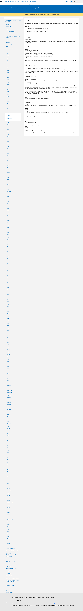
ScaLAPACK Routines (9, 556)
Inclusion (47, 597)
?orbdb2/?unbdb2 (9, 387)
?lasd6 (8, 311)
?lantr (7, 199)
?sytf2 (8, 426)
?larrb (7, 268)
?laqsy (8, 234)
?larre (7, 273)
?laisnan (8, 98)
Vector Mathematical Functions (10, 561)
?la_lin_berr (8, 512)
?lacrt (7, 53)
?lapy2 (8, 208)
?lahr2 (8, 158)
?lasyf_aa (8, 349)
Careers (34, 597)
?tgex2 (8, 433)
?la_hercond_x (9, 507)
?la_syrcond (8, 534)
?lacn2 (8, 101)
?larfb (7, 246)
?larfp (7, 445)
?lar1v (8, 239)
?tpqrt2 (8, 467)
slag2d (8, 442)
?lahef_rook (8, 356)
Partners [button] (29, 1)
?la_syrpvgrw (9, 541)
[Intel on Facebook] (11, 601)
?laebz (8, 110)
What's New (7, 24)
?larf (7, 244)
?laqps (8, 218)
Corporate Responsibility (40, 597)
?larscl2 (8, 529)
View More (40, 11)
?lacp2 (8, 483)
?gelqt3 (8, 77)
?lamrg (8, 170)
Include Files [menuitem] (9, 115)
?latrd (7, 375)
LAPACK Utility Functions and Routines (12, 550)
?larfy (7, 254)
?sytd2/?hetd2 (9, 424)
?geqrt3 (8, 86)
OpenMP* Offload (8, 29)
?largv (8, 258)
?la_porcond (8, 514)
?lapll (7, 203)
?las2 (7, 297)
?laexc (8, 143)
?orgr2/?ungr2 (9, 400)
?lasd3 (8, 306)
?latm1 (8, 359)
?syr (7, 65)
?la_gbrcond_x (9, 490)
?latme (8, 368)
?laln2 (8, 163)
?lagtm (8, 150)
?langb (8, 177)
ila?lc (7, 447)
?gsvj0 (8, 450)
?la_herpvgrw (9, 510)
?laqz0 (8, 237)
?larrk (7, 278)
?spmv (8, 58)
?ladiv (7, 106)
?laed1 (8, 122)
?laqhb (8, 215)
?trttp (7, 476)
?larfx (7, 253)
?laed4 (8, 127)
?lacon (8, 103)
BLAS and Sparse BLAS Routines (10, 31)
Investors (30, 597)
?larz (7, 292)
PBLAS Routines (8, 566)
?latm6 (8, 366)
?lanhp (8, 189)
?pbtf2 (8, 411)
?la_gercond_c (9, 498)
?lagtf (7, 148)
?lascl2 (8, 531)
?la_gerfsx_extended (10, 502)
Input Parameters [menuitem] (9, 118)
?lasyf (8, 347)
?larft (7, 251)
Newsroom (26, 597)
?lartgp (8, 285)
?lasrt (7, 337)
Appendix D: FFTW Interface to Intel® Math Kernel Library (13, 583)
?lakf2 (8, 162)
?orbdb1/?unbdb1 (9, 385)
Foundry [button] (34, 1)
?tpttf (7, 471)
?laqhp (8, 524)
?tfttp (7, 462)
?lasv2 (8, 340)
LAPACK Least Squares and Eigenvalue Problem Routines (13, 46)
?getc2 (8, 91)
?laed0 (8, 111)
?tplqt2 (8, 466)
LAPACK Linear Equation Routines (11, 44)
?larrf (7, 275)
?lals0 (7, 165)
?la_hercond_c (9, 505)
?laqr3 (8, 225)
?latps (8, 373)
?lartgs (8, 287)
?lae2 (7, 108)
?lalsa (7, 167)
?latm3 (8, 363)
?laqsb (8, 230)
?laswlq (8, 342)
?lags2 (8, 146)
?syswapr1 (8, 421)
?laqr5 (8, 229)
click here (47, 14)
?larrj (7, 277)
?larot (7, 265)
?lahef (8, 352)
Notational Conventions (9, 26)
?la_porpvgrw (9, 521)
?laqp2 (8, 217)
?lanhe (8, 194)
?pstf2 (8, 478)
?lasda (8, 318)
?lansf (8, 459)
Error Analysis (8, 42)
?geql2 (8, 79)
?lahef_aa (8, 354)
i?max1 (8, 67)
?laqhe (8, 522)
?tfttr (7, 464)
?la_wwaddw (8, 543)
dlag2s (8, 440)
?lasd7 (8, 313)
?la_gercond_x (9, 500)
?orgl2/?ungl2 (9, 399)
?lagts (8, 151)
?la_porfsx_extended (10, 519)
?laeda (8, 138)
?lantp (8, 198)
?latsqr (8, 380)
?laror (7, 263)
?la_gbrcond (8, 486)
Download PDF (75, 8)
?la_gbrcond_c (9, 488)
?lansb (8, 184)
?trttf (7, 474)
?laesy (8, 55)
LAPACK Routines (8, 33)
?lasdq (8, 320)
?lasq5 (8, 332)
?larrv (7, 282)
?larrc (7, 270)
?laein (7, 139)
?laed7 (8, 132)
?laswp (8, 344)
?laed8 (8, 134)
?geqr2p (8, 82)
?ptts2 (8, 414)
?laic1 (7, 160)
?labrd (8, 99)
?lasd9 (8, 316)
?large (8, 256)
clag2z (8, 438)
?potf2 (8, 412)
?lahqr (8, 155)
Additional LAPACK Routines (11, 548)
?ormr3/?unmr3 (9, 409)
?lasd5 (8, 309)
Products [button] (7, 1)
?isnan (8, 96)
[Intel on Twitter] (13, 601)
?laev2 (8, 141)
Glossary (7, 590)
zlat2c (8, 481)
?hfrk (7, 455)
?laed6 (8, 131)
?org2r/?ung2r (9, 397)
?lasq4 (8, 330)
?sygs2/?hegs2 (9, 423)
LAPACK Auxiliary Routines (10, 48)
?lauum (8, 383)
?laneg (8, 175)
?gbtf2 (8, 70)
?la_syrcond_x (9, 538)
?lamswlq (8, 172)
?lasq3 (8, 328)
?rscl (7, 416)
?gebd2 (8, 72)
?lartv (7, 289)
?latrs (7, 376)
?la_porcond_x (9, 517)
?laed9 (8, 136)
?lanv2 (8, 201)
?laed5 (8, 129)
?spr (7, 60)
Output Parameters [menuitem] (9, 120)
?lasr (7, 335)
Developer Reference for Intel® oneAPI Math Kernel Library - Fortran (13, 21)
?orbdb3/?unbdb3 (9, 388)
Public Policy (52, 597)
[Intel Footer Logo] (5, 602)
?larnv (8, 261)
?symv (8, 63)
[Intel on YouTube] (18, 601)
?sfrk (7, 454)
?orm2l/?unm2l (9, 402)
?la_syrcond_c (9, 536)
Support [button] (12, 1)
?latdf (7, 371)
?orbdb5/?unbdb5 (9, 392)
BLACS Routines (8, 573)
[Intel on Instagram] (20, 601)
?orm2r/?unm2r (9, 404)
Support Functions (8, 571)
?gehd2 (8, 74)
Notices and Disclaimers (9, 592)
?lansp (8, 187)
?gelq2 (8, 75)
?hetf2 (8, 430)
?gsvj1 (8, 452)
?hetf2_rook (8, 431)
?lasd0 (8, 301)
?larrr (7, 280)
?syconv (8, 62)
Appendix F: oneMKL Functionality (11, 587)
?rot (7, 56)
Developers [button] (23, 1)
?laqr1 (8, 222)
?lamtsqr (8, 174)
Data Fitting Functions (9, 575)
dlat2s (8, 479)
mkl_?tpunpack (9, 546)
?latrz (7, 378)
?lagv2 (8, 153)
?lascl (7, 299)
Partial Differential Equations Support (11, 568)
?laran (8, 242)
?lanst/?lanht (9, 191)
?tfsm (7, 457)
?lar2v (8, 241)
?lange (8, 179)
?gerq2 (8, 87)
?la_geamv (8, 495)
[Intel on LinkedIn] (15, 601)
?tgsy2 (8, 435)
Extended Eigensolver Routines (10, 559)
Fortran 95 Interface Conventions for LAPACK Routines (13, 37)
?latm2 (8, 361)
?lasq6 (8, 333)
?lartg (7, 284)
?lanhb (8, 186)
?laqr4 (8, 227)
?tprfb (8, 469)
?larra (7, 266)
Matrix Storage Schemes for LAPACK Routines (13, 39)
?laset (8, 323)
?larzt (7, 296)
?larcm (8, 526)
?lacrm (8, 51)
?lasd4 (8, 308)
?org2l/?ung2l (9, 395)
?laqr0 (8, 220)
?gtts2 (8, 94)
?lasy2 (8, 345)
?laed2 (8, 124)
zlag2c (8, 443)
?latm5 (8, 364)
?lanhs (8, 182)
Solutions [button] (17, 1)
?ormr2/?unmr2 (9, 407)
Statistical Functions (9, 563)
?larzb (8, 294)
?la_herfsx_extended (10, 509)
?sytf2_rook (8, 428)
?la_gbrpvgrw (9, 493)
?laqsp (8, 232)
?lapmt (8, 206)
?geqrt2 (8, 84)
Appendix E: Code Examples (10, 585)
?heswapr (8, 419)
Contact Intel (21, 597)
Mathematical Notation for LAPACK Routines (13, 40)
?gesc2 (8, 89)
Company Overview (14, 597)
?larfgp (8, 249)
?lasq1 (8, 325)
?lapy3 (8, 210)
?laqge (8, 213)
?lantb (8, 196)
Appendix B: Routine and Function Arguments (12, 578)
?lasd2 (8, 304)
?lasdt (8, 321)
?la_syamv (8, 533)
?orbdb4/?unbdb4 (9, 390)
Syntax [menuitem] (8, 113)
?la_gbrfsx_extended (10, 491)
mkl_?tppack (8, 545)
